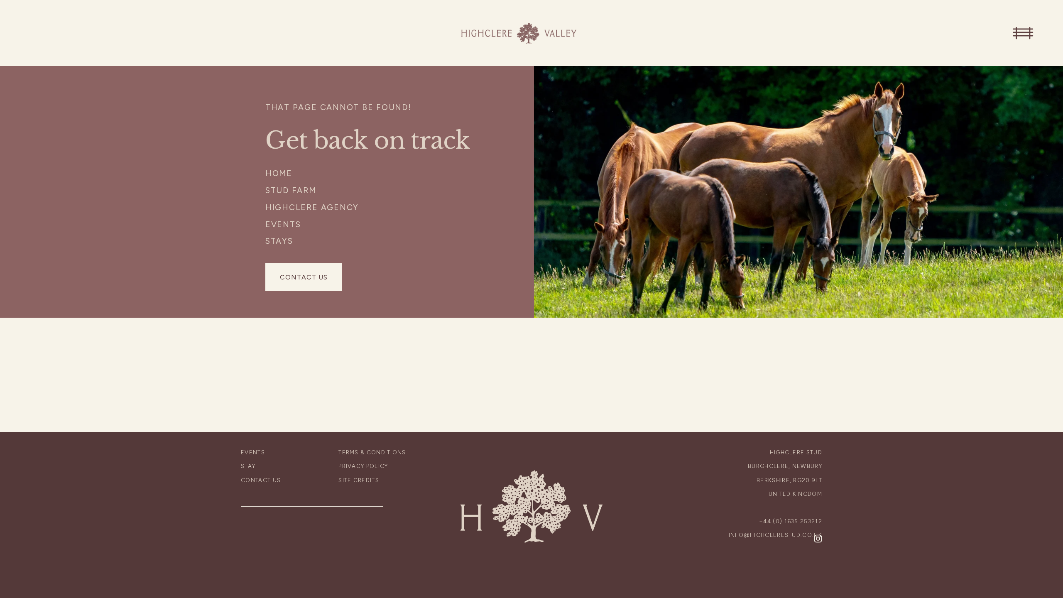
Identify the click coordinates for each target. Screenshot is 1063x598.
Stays (279, 241)
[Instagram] (818, 538)
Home (278, 173)
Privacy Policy (363, 466)
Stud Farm (290, 190)
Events (283, 224)
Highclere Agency (312, 207)
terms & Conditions (372, 452)
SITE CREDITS (358, 480)
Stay (248, 466)
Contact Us (304, 277)
